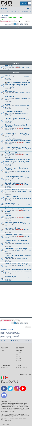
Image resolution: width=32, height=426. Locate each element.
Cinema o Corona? (11, 196)
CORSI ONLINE (4, 367)
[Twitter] (10, 388)
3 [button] (18, 24)
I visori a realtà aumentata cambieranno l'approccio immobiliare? (18, 139)
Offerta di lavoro (10, 276)
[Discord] (4, 395)
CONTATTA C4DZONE (21, 367)
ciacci (17, 135)
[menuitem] (5, 9)
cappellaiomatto (5, 19)
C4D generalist (10, 203)
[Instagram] (17, 388)
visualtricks (20, 17)
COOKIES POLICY (20, 372)
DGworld (7, 424)
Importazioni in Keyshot (13, 228)
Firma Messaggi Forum (13, 153)
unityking (18, 113)
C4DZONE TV (19, 350)
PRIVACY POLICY (20, 370)
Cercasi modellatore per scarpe (15, 147)
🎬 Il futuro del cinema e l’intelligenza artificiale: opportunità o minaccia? (17, 83)
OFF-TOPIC (4, 15)
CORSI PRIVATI (4, 370)
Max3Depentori (20, 86)
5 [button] (22, 24)
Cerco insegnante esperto (14, 176)
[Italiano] (2, 377)
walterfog (18, 98)
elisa (17, 67)
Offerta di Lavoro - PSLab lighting (16, 133)
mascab (18, 171)
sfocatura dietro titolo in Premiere (16, 190)
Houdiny (18, 250)
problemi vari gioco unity (13, 111)
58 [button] (25, 24)
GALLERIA (18, 358)
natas (14, 17)
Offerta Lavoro (10, 91)
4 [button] (20, 24)
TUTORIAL (18, 352)
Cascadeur (8, 215)
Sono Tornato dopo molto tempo (16, 249)
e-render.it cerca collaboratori (15, 222)
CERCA (17, 363)
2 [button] (16, 24)
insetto (18, 205)
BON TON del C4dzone (12, 66)
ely (17, 224)
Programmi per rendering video (15, 209)
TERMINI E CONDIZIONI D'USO (23, 374)
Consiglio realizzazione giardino (16, 183)
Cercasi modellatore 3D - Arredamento (18, 269)
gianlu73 (18, 149)
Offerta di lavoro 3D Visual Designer (17, 264)
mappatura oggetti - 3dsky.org (15, 118)
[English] (6, 377)
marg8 (18, 178)
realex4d (18, 198)
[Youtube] (23, 388)
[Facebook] (4, 388)
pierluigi (18, 77)
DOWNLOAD (19, 360)
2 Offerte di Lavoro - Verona (14, 235)
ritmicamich (19, 243)
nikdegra (18, 191)
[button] (12, 24)
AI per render (9, 96)
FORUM (18, 356)
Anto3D (18, 271)
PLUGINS (3, 350)
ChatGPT (8, 104)
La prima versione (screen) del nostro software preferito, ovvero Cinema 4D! (17, 160)
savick (17, 105)
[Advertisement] (16, 45)
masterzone (19, 120)
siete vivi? (8, 75)
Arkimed (10, 17)
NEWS (17, 354)
